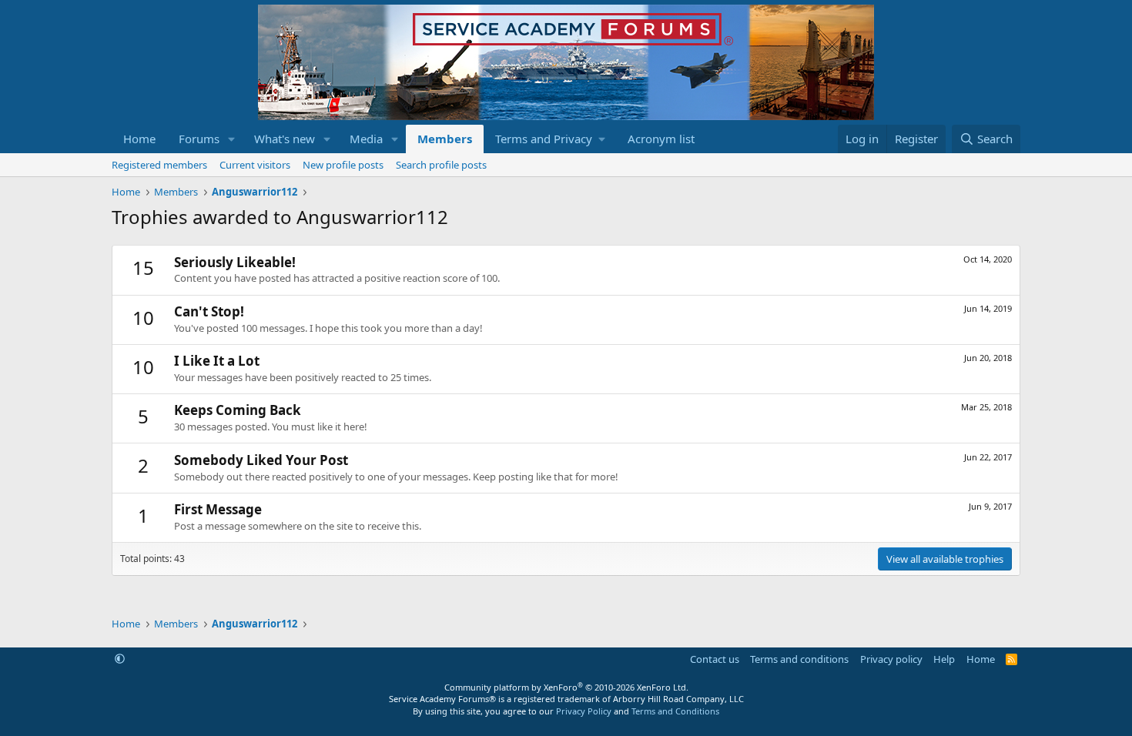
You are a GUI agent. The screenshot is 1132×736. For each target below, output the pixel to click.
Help (944, 659)
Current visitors (254, 165)
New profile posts (343, 165)
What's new (284, 138)
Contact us (714, 659)
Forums (199, 138)
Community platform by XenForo (566, 687)
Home (139, 138)
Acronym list (661, 138)
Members (444, 138)
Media (366, 138)
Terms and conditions (799, 659)
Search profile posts (441, 165)
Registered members (159, 165)
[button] (232, 139)
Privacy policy (891, 659)
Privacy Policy (583, 711)
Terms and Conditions (675, 711)
